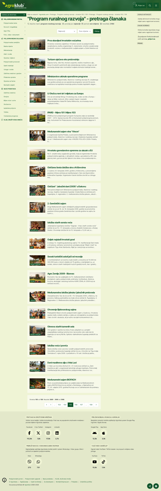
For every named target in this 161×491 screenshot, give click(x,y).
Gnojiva (6, 96)
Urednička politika (86, 482)
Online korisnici (143, 25)
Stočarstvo (7, 104)
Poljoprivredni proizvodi (11, 62)
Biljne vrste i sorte (10, 100)
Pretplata (74, 482)
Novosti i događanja (10, 27)
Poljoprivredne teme (10, 23)
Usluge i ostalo (9, 69)
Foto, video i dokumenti (11, 35)
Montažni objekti (9, 85)
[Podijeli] (150, 486)
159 (91, 405)
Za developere (48, 482)
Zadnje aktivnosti (144, 14)
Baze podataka (10, 89)
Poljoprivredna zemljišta (11, 42)
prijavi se (151, 39)
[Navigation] (156, 5)
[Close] (150, 5)
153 (59, 405)
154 (65, 405)
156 (76, 405)
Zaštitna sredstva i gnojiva (12, 73)
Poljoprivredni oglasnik (14, 38)
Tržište (6, 112)
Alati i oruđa (8, 54)
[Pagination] (46, 405)
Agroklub (28, 485)
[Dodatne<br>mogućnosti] (156, 486)
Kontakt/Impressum (62, 482)
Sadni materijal (8, 65)
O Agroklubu (13, 482)
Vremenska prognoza (11, 116)
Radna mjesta (8, 46)
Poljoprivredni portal (16, 479)
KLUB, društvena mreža (13, 120)
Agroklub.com (44, 14)
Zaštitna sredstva (9, 93)
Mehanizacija (8, 50)
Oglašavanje (24, 482)
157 (81, 405)
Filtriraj (97, 31)
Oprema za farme (9, 81)
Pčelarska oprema (10, 77)
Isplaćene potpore (10, 108)
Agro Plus (7, 31)
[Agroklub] (14, 5)
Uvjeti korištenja (36, 482)
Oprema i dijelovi (9, 58)
